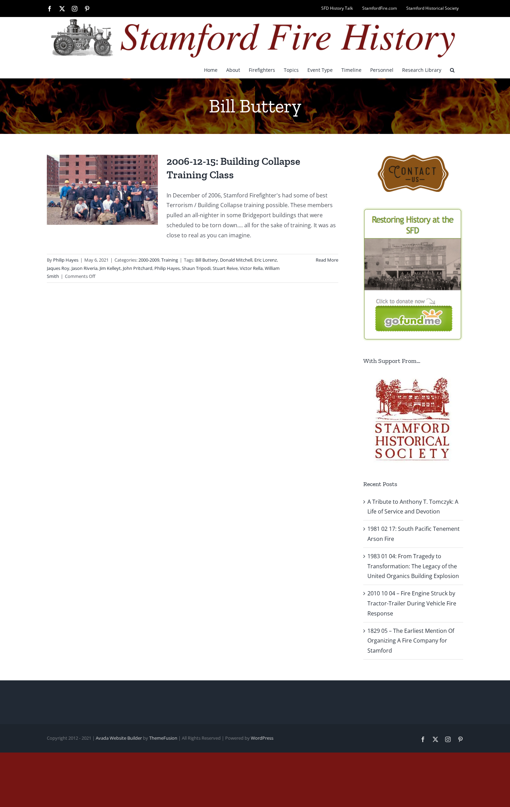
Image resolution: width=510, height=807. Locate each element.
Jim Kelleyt (110, 268)
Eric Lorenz (265, 260)
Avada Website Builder (119, 738)
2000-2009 (148, 260)
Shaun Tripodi (196, 268)
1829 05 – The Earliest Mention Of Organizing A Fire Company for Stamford (410, 641)
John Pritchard (137, 268)
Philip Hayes (65, 260)
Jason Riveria (84, 268)
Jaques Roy (58, 268)
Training (169, 260)
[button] (452, 69)
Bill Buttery (206, 260)
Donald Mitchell (236, 260)
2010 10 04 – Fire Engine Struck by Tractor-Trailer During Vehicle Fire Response (411, 603)
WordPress (262, 738)
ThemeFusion (163, 738)
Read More (327, 260)
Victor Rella (251, 268)
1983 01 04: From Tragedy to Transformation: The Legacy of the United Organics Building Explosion (413, 566)
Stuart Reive (225, 268)
